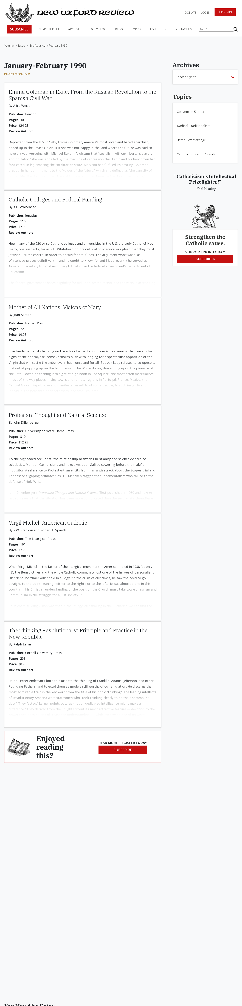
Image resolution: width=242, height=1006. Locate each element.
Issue (21, 45)
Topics (136, 29)
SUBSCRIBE (123, 749)
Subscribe (225, 12)
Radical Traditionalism (193, 126)
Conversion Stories (190, 112)
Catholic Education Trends (196, 154)
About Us (157, 29)
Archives (74, 29)
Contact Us (183, 29)
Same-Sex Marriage (191, 140)
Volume (9, 45)
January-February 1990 (17, 73)
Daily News (98, 29)
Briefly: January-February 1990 (48, 45)
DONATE (190, 13)
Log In (205, 13)
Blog (119, 29)
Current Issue (49, 29)
